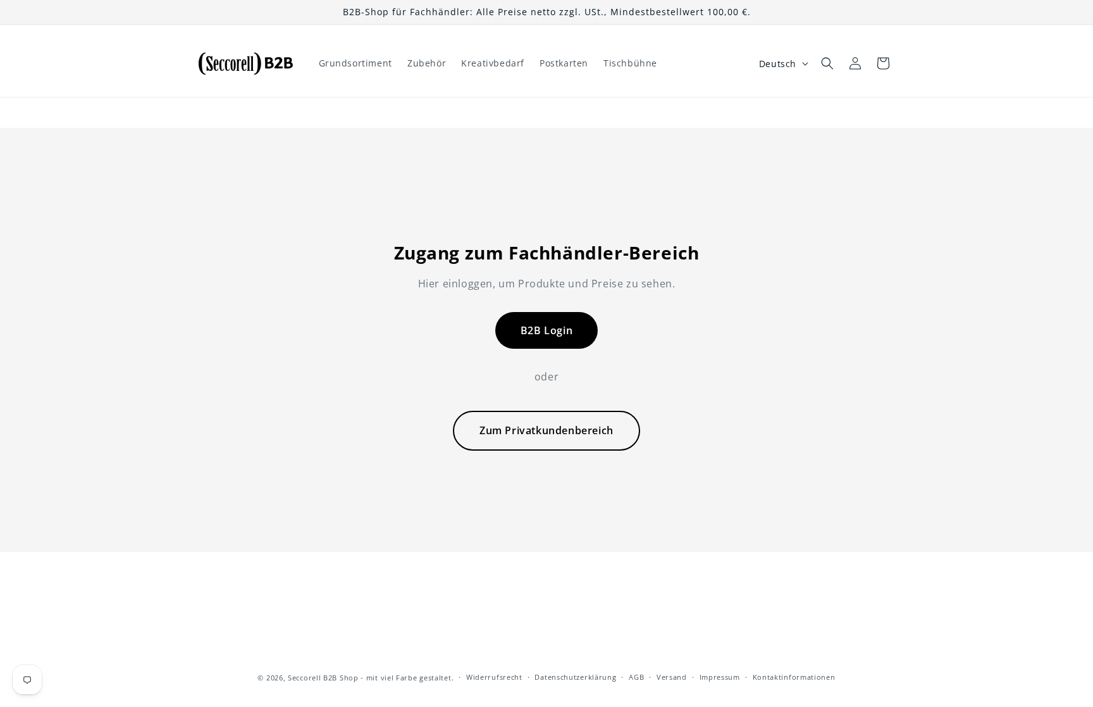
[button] (827, 63)
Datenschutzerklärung (575, 677)
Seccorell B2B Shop (323, 677)
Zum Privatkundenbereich (546, 430)
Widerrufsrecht (494, 677)
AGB (636, 677)
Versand (672, 677)
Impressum (720, 677)
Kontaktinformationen (794, 677)
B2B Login (546, 330)
